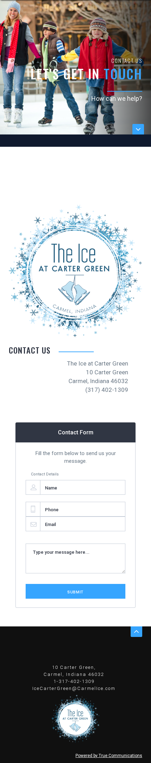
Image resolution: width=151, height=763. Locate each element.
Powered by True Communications (109, 755)
